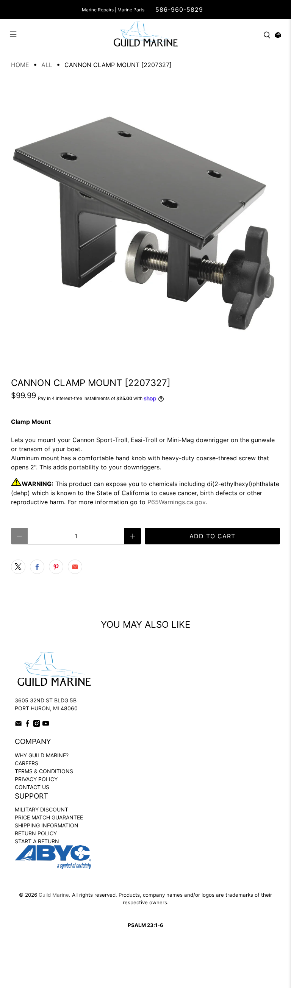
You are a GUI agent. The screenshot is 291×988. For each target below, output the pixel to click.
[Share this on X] (18, 567)
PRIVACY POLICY (36, 779)
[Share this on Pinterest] (56, 567)
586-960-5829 (179, 9)
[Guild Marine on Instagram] (36, 725)
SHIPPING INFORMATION (46, 825)
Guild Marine (54, 895)
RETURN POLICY (36, 833)
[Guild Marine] (145, 35)
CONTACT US (32, 787)
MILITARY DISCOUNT (41, 809)
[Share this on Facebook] (37, 567)
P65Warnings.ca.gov (176, 502)
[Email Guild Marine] (18, 725)
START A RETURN (37, 841)
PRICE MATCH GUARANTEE (49, 817)
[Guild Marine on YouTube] (45, 725)
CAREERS (26, 763)
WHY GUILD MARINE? (42, 755)
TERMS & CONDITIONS (44, 771)
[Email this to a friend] (75, 567)
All (46, 65)
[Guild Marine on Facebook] (27, 725)
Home (20, 65)
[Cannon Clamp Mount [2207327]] (145, 220)
